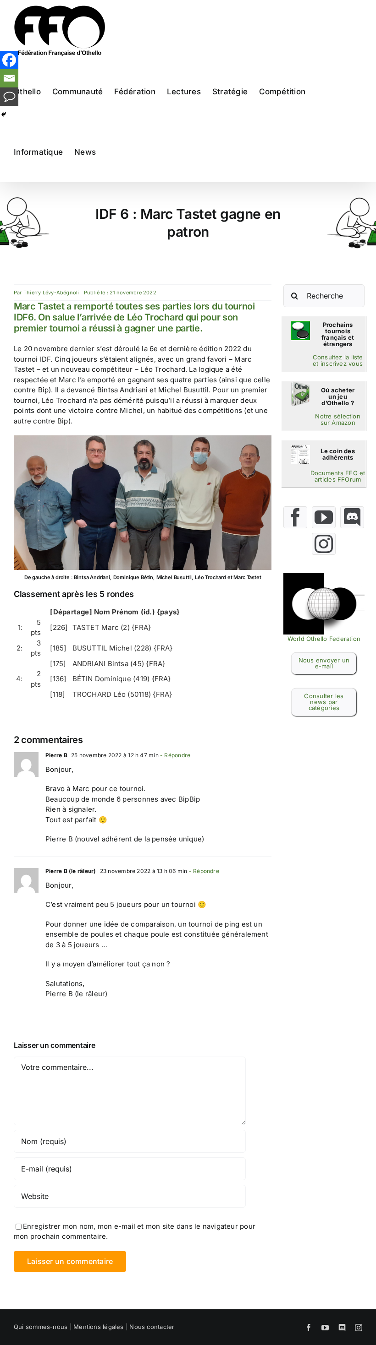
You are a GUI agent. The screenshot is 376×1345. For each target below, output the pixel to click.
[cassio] (300, 324)
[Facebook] (9, 60)
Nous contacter (151, 1326)
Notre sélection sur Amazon (337, 419)
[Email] (9, 78)
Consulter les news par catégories (323, 701)
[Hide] (3, 114)
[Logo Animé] (324, 576)
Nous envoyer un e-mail (324, 663)
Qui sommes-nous (40, 1326)
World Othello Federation (324, 638)
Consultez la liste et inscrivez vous (338, 360)
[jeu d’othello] (300, 384)
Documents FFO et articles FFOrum (337, 476)
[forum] (300, 448)
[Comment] (9, 96)
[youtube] (324, 517)
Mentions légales (98, 1326)
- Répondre (174, 755)
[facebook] (295, 517)
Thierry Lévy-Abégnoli (51, 292)
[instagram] (324, 544)
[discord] (352, 517)
